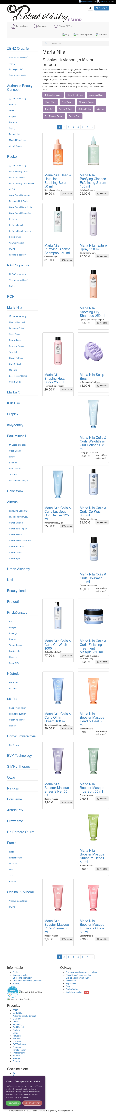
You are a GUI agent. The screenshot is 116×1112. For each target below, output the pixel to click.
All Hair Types (15, 146)
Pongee (12, 627)
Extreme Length (16, 225)
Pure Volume (15, 340)
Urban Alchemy (18, 568)
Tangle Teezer (15, 645)
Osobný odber (72, 989)
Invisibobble (14, 651)
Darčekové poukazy (77, 991)
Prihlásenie (71, 980)
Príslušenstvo (17, 612)
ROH (11, 296)
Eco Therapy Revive (18, 375)
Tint (11, 875)
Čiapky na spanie (17, 719)
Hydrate (12, 104)
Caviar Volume (15, 534)
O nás (15, 972)
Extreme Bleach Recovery (20, 230)
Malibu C (13, 392)
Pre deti (13, 601)
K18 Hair (13, 402)
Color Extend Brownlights (20, 207)
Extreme (13, 219)
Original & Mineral (20, 891)
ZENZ (15, 1010)
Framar (12, 639)
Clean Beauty (15, 450)
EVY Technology (19, 755)
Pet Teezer (14, 745)
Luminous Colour (16, 328)
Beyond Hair (14, 134)
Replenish (13, 122)
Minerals (13, 369)
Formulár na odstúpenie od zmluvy (81, 972)
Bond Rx (13, 462)
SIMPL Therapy (19, 766)
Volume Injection (16, 242)
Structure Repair (16, 346)
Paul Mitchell (16, 435)
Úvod (47, 43)
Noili (10, 579)
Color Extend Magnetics (20, 213)
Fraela (11, 842)
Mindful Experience (17, 140)
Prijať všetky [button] (13, 1103)
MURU (12, 698)
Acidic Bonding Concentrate (21, 183)
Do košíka (68, 193)
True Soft (13, 352)
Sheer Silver (14, 334)
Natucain (13, 788)
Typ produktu (21, 26)
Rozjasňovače (15, 857)
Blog (67, 34)
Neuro (12, 456)
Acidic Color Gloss (17, 177)
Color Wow (15, 490)
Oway (11, 777)
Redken (13, 156)
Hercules (13, 657)
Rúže (11, 851)
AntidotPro (15, 809)
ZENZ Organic (18, 48)
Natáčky (12, 725)
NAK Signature (18, 264)
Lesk (11, 869)
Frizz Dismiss (15, 236)
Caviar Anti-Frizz (16, 546)
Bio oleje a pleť (15, 69)
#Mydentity (15, 424)
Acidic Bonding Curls (18, 171)
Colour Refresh (16, 358)
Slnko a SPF (64, 26)
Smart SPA (14, 663)
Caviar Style (14, 558)
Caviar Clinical (15, 552)
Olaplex (12, 413)
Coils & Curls (15, 381)
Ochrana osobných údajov (77, 977)
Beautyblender (18, 590)
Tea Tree (13, 474)
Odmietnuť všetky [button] (32, 1103)
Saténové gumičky (17, 707)
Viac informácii (24, 1097)
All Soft (12, 189)
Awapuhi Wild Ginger (18, 480)
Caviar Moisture (16, 522)
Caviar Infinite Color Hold (20, 540)
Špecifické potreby (17, 254)
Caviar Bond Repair (18, 528)
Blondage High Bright (18, 201)
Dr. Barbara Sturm (20, 831)
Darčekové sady (19, 98)
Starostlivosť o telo (17, 75)
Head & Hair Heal (17, 322)
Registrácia (71, 983)
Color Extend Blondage (19, 195)
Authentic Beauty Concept (20, 87)
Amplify (12, 116)
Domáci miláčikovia (21, 735)
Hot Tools (13, 682)
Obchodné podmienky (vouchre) (27, 980)
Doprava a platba (84, 34)
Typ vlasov (42, 26)
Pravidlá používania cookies (78, 974)
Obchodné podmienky (22, 977)
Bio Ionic (13, 688)
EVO (11, 621)
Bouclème (14, 798)
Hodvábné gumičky (17, 713)
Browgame (15, 820)
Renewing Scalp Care (19, 510)
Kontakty (102, 34)
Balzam (12, 881)
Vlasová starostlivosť (18, 57)
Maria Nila (14, 307)
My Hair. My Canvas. (18, 516)
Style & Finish (15, 363)
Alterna (12, 501)
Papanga (13, 633)
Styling (12, 63)
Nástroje (13, 673)
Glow (11, 110)
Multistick (13, 863)
